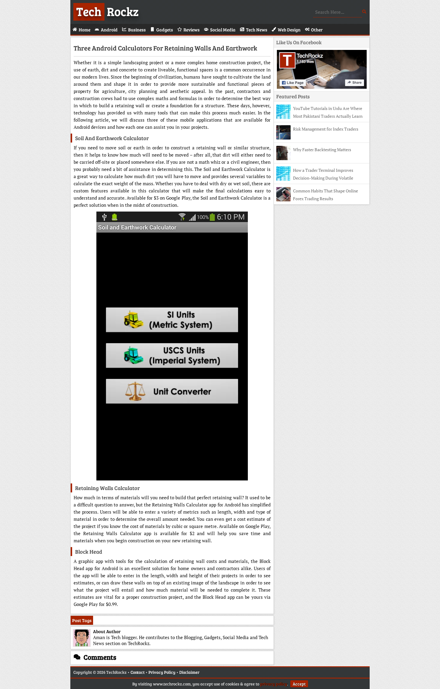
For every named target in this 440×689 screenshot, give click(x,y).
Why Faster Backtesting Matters (322, 149)
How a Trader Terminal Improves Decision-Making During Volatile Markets (314, 178)
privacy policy (273, 684)
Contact (138, 672)
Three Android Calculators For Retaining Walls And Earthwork (165, 47)
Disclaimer (189, 672)
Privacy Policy (161, 672)
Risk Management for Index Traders (325, 129)
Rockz (107, 11)
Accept (299, 684)
